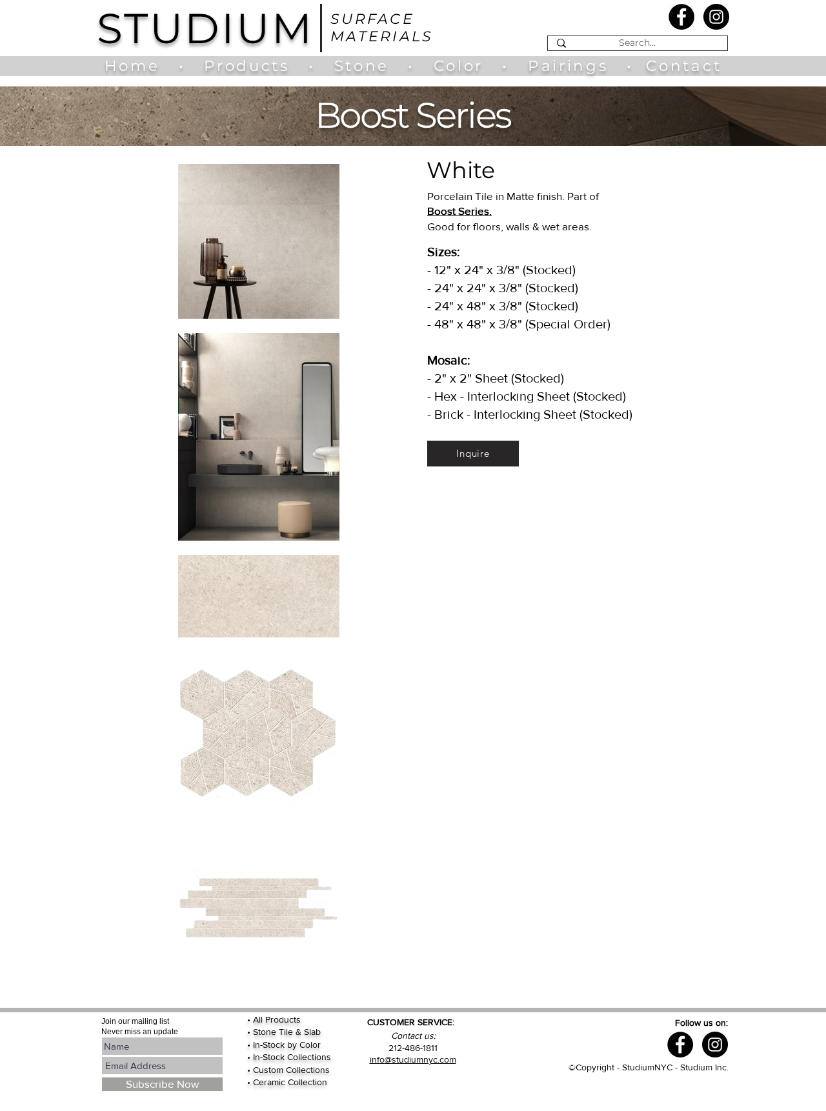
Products (246, 66)
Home (138, 66)
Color (462, 66)
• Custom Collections (288, 1070)
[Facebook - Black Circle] (681, 17)
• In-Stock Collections (289, 1057)
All (259, 1019)
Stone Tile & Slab (287, 1031)
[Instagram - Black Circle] (716, 17)
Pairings (568, 66)
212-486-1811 (413, 1048)
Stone (371, 66)
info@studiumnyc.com (413, 1059)
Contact (683, 66)
